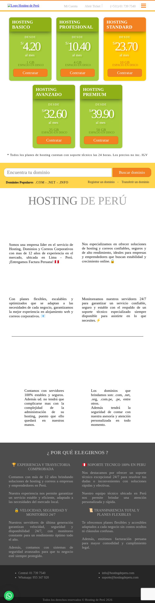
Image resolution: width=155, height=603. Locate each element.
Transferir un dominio (135, 182)
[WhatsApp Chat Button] (9, 596)
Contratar (30, 72)
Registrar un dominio (101, 182)
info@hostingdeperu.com (118, 573)
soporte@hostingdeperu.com (120, 577)
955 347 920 (41, 577)
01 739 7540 (37, 573)
